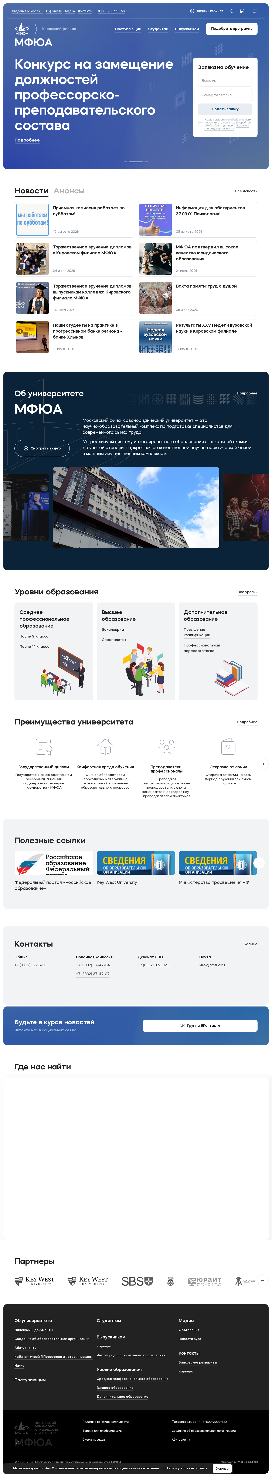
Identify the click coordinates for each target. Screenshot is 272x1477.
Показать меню (255, 11)
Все (246, 191)
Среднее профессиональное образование (44, 619)
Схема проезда (93, 1439)
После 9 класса (34, 636)
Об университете (33, 1321)
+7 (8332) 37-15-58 (30, 965)
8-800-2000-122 (215, 1421)
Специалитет (114, 640)
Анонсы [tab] (69, 191)
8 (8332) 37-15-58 (111, 11)
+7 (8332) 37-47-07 (92, 974)
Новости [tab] (31, 191)
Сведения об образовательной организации (204, 1430)
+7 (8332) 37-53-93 (154, 965)
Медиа (186, 1321)
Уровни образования (119, 1370)
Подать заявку (225, 109)
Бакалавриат (114, 630)
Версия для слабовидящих (102, 1430)
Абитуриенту (181, 1439)
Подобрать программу (231, 29)
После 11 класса (35, 647)
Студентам (158, 29)
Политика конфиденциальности (105, 1421)
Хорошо (222, 1468)
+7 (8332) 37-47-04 (93, 965)
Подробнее (27, 140)
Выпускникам (187, 29)
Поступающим (128, 29)
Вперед (263, 764)
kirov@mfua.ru (212, 965)
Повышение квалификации (197, 632)
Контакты (189, 1353)
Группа (203, 1026)
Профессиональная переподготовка (202, 648)
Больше (251, 944)
